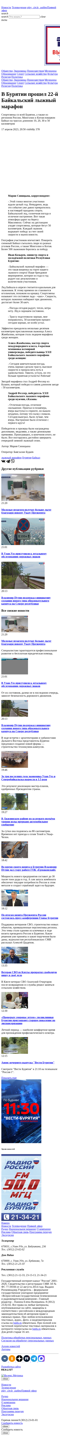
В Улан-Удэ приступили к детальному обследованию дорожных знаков (24, 555)
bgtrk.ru (17, 1322)
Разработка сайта (11, 1366)
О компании (44, 1229)
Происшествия (35, 70)
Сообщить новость (12, 1423)
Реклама (6, 1232)
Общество (7, 70)
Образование (8, 73)
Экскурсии (7, 1235)
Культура (53, 73)
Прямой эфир (34, 1226)
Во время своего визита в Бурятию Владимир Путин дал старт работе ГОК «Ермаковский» (29, 868)
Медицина (50, 70)
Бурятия (27, 457)
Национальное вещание (22, 1229)
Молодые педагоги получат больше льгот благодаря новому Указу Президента (26, 511)
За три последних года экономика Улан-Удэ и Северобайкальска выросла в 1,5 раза (28, 778)
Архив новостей (10, 1346)
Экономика (20, 70)
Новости (6, 7)
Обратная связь (20, 1232)
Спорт (20, 73)
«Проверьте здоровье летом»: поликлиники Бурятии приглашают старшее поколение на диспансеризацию (28, 1020)
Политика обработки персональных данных (26, 1337)
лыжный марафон (11, 457)
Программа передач (40, 1232)
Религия (6, 76)
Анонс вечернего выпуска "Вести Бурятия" (27, 1062)
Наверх (5, 1223)
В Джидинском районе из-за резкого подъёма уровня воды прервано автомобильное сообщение (28, 821)
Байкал (36, 457)
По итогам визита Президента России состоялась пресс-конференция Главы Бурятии (29, 916)
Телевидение (19, 7)
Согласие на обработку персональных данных (27, 1340)
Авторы (5, 1349)
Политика (17, 76)
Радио (4, 1229)
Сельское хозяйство (36, 73)
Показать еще (9, 1077)
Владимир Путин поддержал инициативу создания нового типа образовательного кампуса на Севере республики (26, 600)
